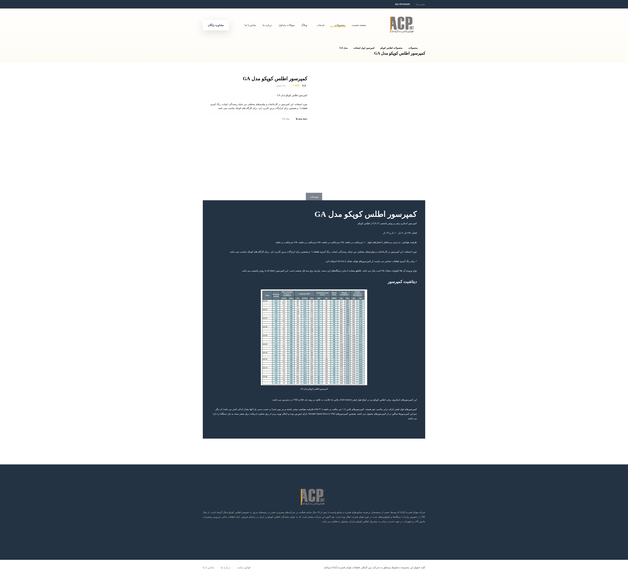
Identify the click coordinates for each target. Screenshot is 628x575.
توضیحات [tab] (314, 197)
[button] (229, 4)
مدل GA (285, 119)
